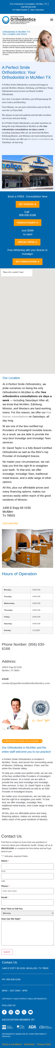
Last (3, 881)
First (3, 871)
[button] (52, 20)
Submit (6, 952)
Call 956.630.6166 (27, 213)
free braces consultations (39, 139)
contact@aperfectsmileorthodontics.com (26, 683)
